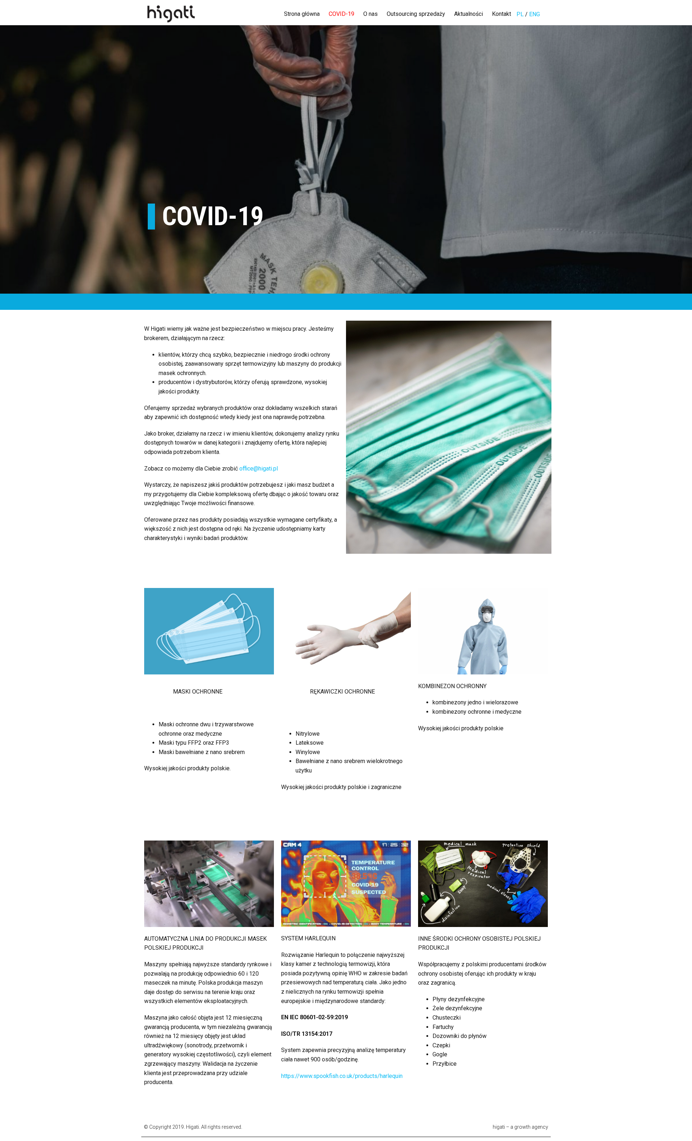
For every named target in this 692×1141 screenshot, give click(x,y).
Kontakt (501, 13)
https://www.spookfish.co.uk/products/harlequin (342, 1076)
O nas (370, 13)
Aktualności (468, 13)
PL (520, 14)
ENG (534, 14)
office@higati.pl (258, 468)
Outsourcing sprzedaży (416, 13)
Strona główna (302, 13)
